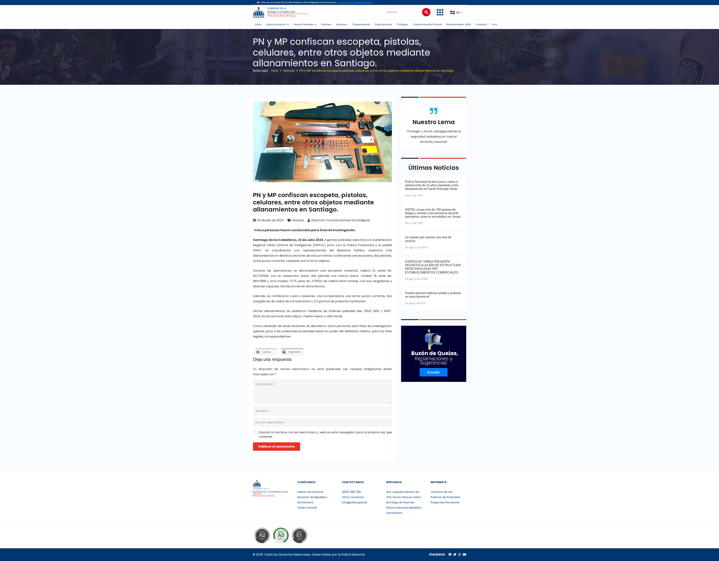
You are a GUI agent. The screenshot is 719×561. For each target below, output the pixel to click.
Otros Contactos (353, 497)
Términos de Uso (442, 492)
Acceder (433, 372)
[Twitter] (454, 554)
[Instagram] (459, 554)
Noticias (298, 220)
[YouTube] (464, 554)
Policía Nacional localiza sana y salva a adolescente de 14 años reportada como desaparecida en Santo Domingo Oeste (431, 185)
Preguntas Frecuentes (445, 502)
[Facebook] (449, 554)
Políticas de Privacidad (445, 497)
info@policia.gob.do (354, 502)
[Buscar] (426, 12)
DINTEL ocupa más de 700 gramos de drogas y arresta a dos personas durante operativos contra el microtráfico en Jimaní (433, 213)
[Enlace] (281, 12)
